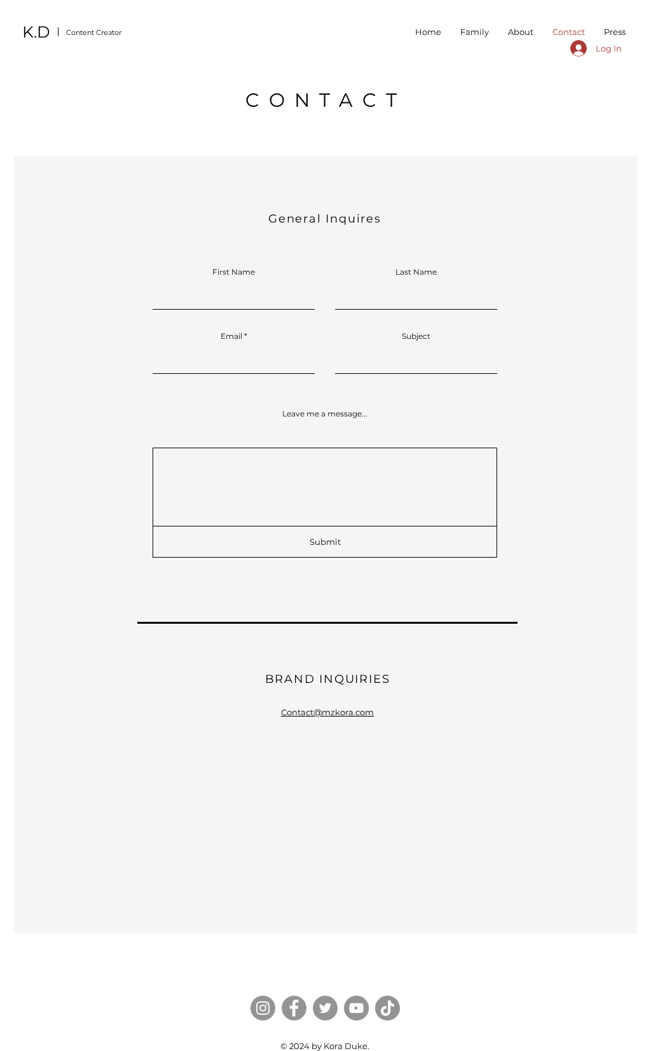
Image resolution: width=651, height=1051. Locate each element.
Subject (416, 336)
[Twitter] (325, 1008)
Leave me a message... (324, 414)
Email (231, 336)
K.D (36, 31)
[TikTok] (387, 1008)
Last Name (416, 272)
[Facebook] (294, 1008)
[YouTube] (356, 1008)
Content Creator (93, 32)
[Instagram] (262, 1008)
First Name (233, 272)
